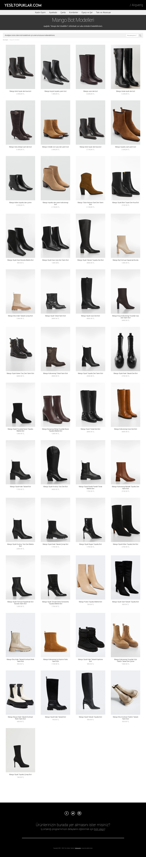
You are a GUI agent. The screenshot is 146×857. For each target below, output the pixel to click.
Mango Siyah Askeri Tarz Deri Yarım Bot (20, 373)
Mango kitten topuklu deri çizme (20, 202)
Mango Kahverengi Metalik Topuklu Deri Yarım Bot (125, 487)
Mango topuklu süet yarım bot (125, 147)
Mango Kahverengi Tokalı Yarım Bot (55, 373)
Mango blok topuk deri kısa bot (20, 91)
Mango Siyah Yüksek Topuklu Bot (90, 717)
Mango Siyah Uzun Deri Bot (90, 316)
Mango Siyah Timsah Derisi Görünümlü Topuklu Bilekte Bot (55, 603)
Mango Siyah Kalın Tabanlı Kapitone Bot (90, 660)
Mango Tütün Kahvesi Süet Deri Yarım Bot (90, 203)
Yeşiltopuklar (78, 848)
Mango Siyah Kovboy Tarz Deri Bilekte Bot (20, 545)
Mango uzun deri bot (90, 91)
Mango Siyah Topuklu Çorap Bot (20, 774)
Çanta (63, 12)
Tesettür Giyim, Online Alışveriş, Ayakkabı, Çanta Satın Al (23, 5)
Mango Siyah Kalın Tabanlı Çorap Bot (55, 544)
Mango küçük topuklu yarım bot (55, 91)
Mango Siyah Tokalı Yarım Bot (55, 316)
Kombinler (73, 12)
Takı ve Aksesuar (103, 12)
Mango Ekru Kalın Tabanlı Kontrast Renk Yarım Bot (20, 660)
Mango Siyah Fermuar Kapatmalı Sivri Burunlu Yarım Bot (20, 603)
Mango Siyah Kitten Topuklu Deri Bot (125, 544)
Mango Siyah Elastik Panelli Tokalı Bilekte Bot (90, 487)
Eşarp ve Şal (87, 12)
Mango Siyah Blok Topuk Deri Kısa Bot (125, 202)
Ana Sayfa (5, 39)
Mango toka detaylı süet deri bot (20, 147)
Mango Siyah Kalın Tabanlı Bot (20, 487)
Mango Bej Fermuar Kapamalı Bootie (125, 260)
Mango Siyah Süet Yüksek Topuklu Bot (125, 602)
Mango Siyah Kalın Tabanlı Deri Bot (126, 373)
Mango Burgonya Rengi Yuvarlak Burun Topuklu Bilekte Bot (55, 430)
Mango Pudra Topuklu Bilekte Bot (90, 602)
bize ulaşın (99, 829)
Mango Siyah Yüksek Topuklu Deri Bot (90, 260)
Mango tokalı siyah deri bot (125, 91)
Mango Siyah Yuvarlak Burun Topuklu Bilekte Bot (20, 430)
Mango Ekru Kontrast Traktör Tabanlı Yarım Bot (125, 718)
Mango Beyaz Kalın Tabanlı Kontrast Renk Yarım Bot (20, 718)
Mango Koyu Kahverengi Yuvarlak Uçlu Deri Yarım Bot (125, 317)
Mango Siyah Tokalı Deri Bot (90, 429)
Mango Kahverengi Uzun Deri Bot (125, 429)
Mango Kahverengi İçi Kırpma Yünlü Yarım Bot (55, 660)
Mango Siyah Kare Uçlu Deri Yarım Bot (55, 260)
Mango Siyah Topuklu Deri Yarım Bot (90, 373)
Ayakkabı (53, 12)
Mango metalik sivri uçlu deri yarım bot (55, 147)
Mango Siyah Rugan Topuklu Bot (90, 544)
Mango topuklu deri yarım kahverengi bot (55, 203)
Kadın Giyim (40, 12)
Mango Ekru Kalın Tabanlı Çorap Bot (20, 316)
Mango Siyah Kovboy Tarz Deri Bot (55, 487)
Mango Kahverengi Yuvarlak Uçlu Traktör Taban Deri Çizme (125, 660)
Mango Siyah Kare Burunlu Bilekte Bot (20, 260)
